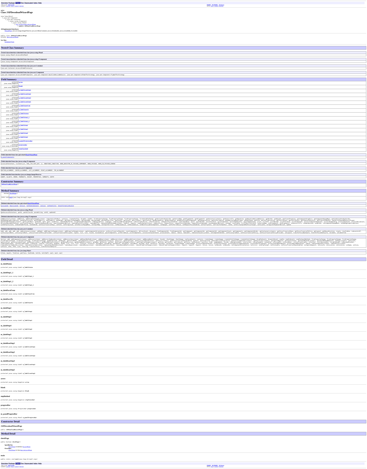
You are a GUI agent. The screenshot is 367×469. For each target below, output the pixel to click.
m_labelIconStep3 (25, 98)
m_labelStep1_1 (24, 117)
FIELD (12, 6)
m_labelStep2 (23, 125)
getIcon (22, 205)
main (10, 197)
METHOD (21, 6)
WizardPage (8, 31)
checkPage (12, 193)
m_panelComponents (7, 157)
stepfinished (23, 149)
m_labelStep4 (23, 133)
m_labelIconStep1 (25, 90)
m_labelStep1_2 (24, 121)
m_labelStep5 (23, 137)
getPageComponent (32, 205)
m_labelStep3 (23, 129)
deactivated (14, 205)
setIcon (43, 205)
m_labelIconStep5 (25, 102)
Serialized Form (9, 42)
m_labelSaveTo (24, 109)
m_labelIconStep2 (25, 94)
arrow (21, 82)
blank (21, 86)
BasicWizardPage (12, 37)
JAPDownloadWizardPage (9, 184)
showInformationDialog (66, 205)
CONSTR (17, 6)
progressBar (23, 145)
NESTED (8, 6)
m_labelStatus (24, 113)
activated (4, 205)
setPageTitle (51, 205)
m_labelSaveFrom (24, 105)
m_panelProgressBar (25, 141)
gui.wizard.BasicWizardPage (26, 24)
